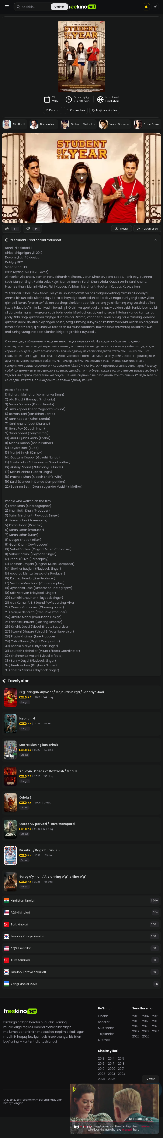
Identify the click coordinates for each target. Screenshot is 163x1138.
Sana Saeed (114, 277)
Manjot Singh (22, 282)
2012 (55, 101)
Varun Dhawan (93, 277)
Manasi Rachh (70, 282)
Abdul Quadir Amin (114, 282)
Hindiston (112, 101)
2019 (135, 1026)
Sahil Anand (137, 282)
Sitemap (104, 1040)
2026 (145, 1036)
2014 (145, 1016)
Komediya (77, 110)
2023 (145, 1031)
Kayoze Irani (132, 286)
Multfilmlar (106, 1028)
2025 (135, 1036)
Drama (54, 110)
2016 (135, 1021)
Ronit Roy (131, 277)
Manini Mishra (37, 286)
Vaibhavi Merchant (82, 286)
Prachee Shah (15, 286)
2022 (135, 1031)
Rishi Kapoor (57, 286)
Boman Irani (44, 277)
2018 (155, 1021)
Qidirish (59, 7)
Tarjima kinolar (106, 110)
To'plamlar (106, 1034)
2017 (145, 1021)
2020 (145, 1026)
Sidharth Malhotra (68, 277)
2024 (156, 1031)
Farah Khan (90, 282)
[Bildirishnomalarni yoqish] (146, 6)
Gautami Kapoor (109, 286)
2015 (155, 1016)
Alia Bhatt (27, 277)
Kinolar (103, 1016)
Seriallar (104, 1022)
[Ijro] (81, 178)
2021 (155, 1026)
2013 (135, 1016)
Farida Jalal (42, 282)
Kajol (55, 282)
